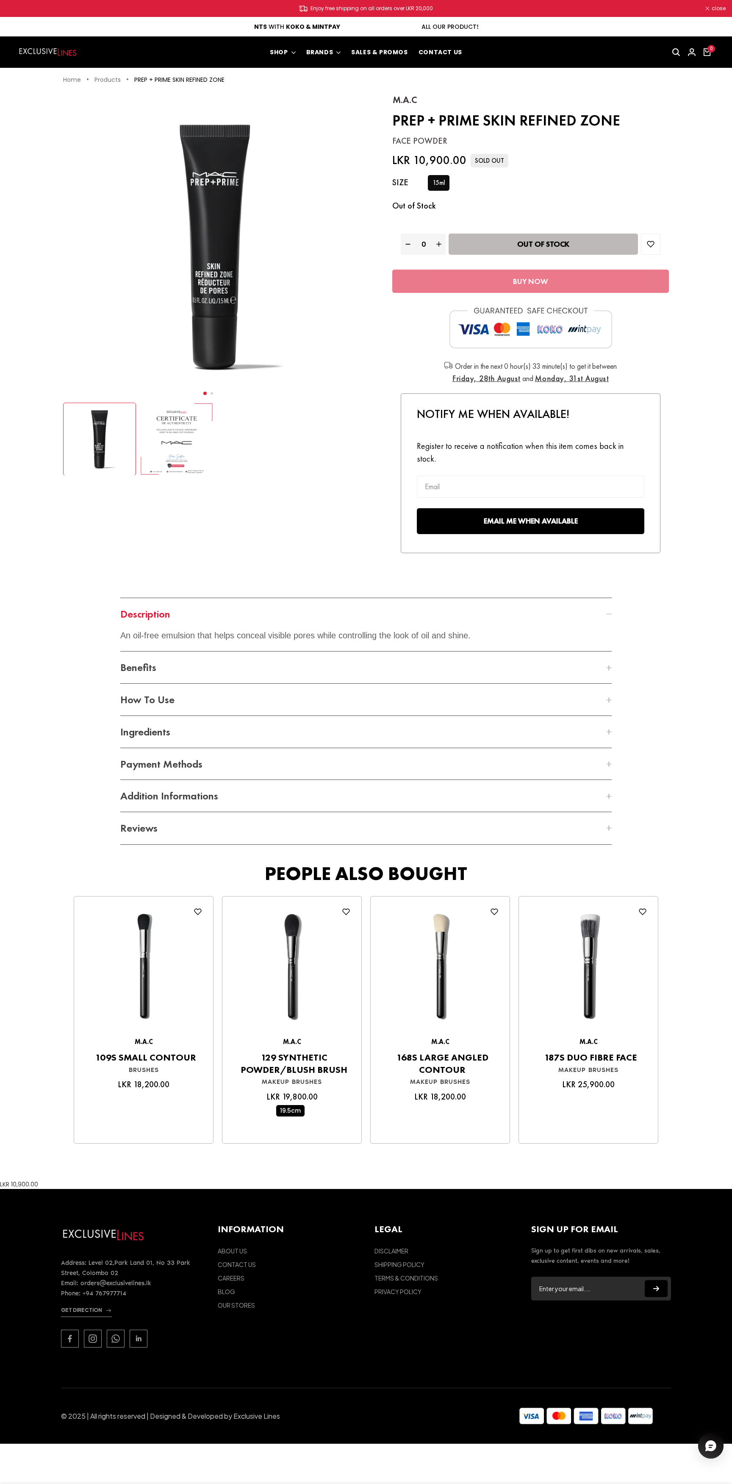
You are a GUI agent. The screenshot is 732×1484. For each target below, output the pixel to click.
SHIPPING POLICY (399, 1264)
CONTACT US (237, 1264)
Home (72, 80)
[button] (205, 393)
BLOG (226, 1291)
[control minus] (407, 244)
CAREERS (231, 1278)
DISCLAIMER (391, 1251)
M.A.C (405, 100)
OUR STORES (236, 1305)
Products (107, 80)
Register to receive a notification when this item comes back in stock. (520, 452)
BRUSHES (144, 1070)
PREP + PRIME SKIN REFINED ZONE (179, 80)
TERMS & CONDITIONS (406, 1278)
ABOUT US (232, 1251)
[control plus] (440, 244)
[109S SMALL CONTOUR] (143, 969)
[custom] (70, 1339)
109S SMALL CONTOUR (145, 1058)
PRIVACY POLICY (397, 1291)
